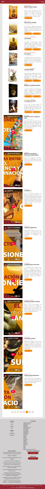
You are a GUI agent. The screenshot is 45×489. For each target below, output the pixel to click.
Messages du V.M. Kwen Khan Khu (29, 449)
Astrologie (25, 439)
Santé (24, 445)
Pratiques (12, 426)
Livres (12, 424)
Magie (24, 447)
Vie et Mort (32, 99)
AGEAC (12, 431)
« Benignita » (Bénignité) (11, 455)
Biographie (25, 440)
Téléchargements (26, 423)
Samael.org (12, 435)
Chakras (24, 441)
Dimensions (25, 442)
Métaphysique (27, 21)
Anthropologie (27, 5)
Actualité (25, 435)
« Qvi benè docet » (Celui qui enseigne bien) (12, 460)
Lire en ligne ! (25, 429)
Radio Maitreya (12, 433)
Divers (24, 448)
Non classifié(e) (26, 428)
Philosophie (25, 426)
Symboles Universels (27, 427)
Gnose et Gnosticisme (27, 422)
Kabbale (32, 300)
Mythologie (25, 425)
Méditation (25, 443)
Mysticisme (25, 444)
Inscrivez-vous (33, 458)
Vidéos (12, 427)
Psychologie (26, 52)
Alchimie (24, 436)
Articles (12, 422)
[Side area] (39, 1)
